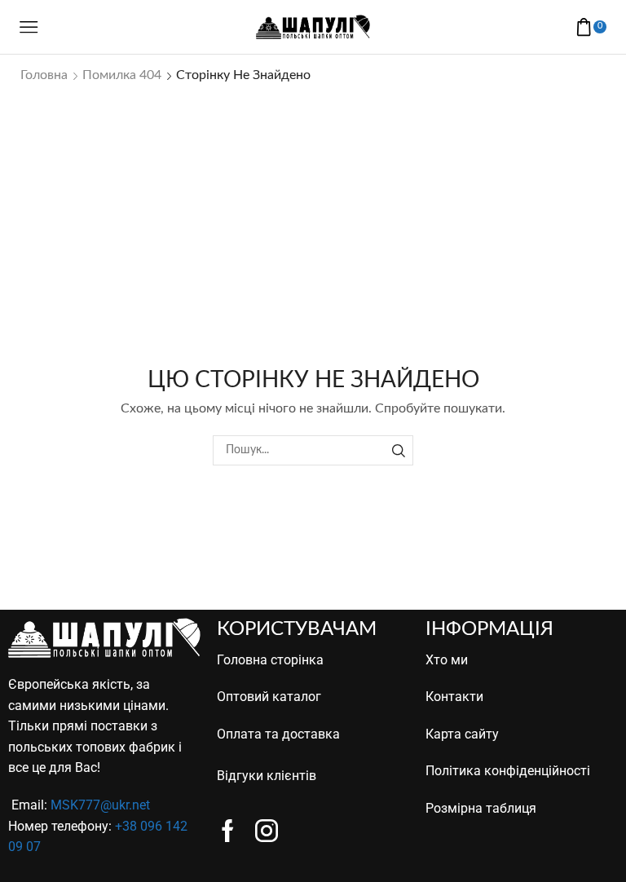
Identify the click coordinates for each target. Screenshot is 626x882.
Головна (44, 75)
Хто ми (446, 660)
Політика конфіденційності (507, 770)
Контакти (454, 696)
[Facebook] (228, 830)
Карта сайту (462, 734)
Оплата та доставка (278, 734)
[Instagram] (266, 830)
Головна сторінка (270, 660)
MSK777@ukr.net (100, 805)
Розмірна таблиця (480, 808)
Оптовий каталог (269, 696)
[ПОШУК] (398, 450)
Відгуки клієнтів (266, 775)
